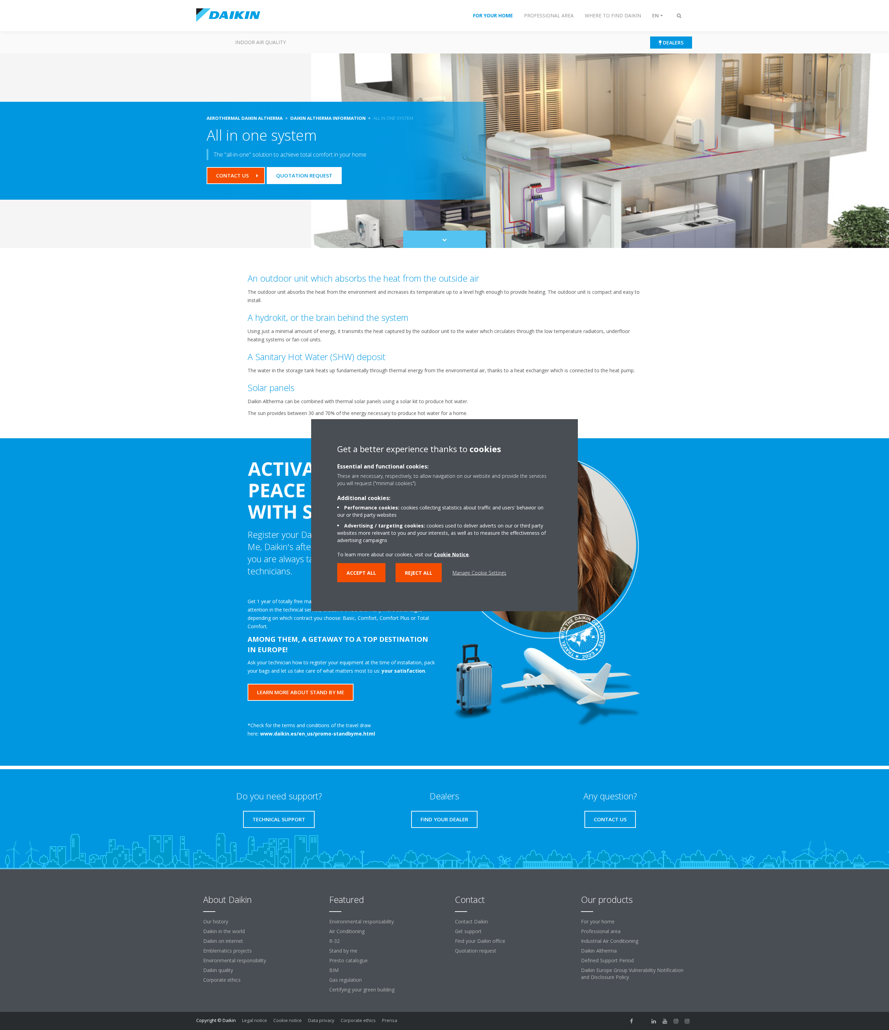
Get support (468, 931)
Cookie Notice (451, 554)
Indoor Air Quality (260, 42)
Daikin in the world (224, 931)
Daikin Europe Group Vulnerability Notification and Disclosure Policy (632, 973)
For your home (598, 921)
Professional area (601, 931)
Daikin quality (218, 970)
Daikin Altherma (599, 950)
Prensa (389, 1020)
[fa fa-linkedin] (653, 1021)
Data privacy (321, 1020)
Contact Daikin (471, 921)
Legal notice (254, 1020)
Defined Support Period (607, 960)
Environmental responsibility (234, 960)
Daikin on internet (223, 941)
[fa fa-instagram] (676, 1021)
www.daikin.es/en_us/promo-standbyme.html (317, 733)
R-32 (334, 941)
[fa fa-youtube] (665, 1021)
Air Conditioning (347, 931)
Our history (215, 921)
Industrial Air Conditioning (609, 941)
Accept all (361, 573)
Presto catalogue (348, 960)
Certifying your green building (361, 989)
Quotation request (475, 950)
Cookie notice (287, 1020)
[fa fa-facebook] (631, 1021)
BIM (334, 970)
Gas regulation (345, 980)
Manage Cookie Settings (479, 573)
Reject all (418, 573)
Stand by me (343, 950)
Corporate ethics (222, 980)
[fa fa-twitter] (642, 1021)
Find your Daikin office (480, 941)
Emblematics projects (227, 950)
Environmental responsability (361, 921)
